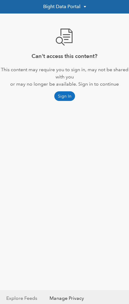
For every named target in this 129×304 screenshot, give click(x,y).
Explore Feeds (21, 298)
